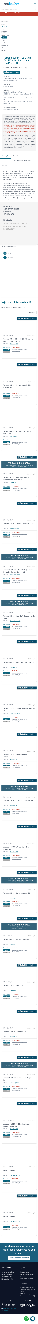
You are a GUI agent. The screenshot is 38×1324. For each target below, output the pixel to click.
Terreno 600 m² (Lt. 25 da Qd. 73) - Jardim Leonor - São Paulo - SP (18, 340)
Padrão (31, 312)
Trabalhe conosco (6, 1277)
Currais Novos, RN (15, 574)
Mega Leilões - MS (7, 1279)
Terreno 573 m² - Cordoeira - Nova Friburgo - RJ (19, 710)
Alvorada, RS (13, 667)
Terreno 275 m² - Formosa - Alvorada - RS (18, 801)
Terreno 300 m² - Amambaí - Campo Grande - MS (19, 617)
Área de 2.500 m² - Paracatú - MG (15, 1032)
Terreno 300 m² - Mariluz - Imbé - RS (16, 939)
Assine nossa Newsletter (19, 1258)
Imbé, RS (12, 944)
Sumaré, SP (13, 482)
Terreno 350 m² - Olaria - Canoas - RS (16, 893)
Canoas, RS (13, 898)
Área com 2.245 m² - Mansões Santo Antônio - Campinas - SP (16, 1125)
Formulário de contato (27, 1287)
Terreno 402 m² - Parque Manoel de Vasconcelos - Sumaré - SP (16, 479)
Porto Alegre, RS (14, 1082)
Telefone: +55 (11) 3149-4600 (28, 1290)
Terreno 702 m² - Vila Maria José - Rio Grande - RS (17, 386)
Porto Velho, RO (14, 528)
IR (35, 9)
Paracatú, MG (13, 1036)
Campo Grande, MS (15, 621)
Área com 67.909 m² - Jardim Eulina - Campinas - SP (16, 848)
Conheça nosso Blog (7, 1272)
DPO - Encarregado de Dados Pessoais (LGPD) (27, 1295)
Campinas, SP (14, 852)
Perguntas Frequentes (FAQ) (27, 1275)
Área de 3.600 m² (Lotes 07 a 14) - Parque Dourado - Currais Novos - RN (18, 571)
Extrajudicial (6, 347)
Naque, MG (13, 990)
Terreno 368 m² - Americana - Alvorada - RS (18, 662)
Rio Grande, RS (14, 390)
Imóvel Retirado (9, 1170)
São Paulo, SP (14, 344)
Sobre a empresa (6, 1274)
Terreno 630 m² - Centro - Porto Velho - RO (18, 524)
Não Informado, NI (15, 1175)
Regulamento (24, 1272)
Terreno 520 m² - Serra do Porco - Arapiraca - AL (15, 756)
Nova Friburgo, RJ (15, 713)
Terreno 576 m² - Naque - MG (13, 985)
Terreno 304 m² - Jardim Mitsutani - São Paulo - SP (17, 432)
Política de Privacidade (27, 1278)
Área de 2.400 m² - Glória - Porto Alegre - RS (18, 1079)
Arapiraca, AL (13, 759)
